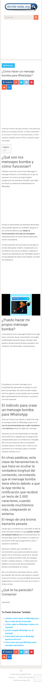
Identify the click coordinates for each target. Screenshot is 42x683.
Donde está (14, 674)
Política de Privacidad (25, 677)
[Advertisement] (21, 40)
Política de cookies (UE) (22, 680)
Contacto (12, 677)
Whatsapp (9, 65)
